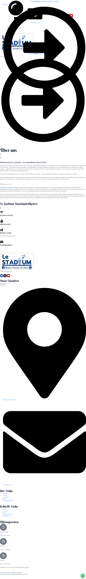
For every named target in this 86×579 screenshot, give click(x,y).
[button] (49, 1)
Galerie (55, 1)
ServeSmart (6, 572)
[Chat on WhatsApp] (83, 576)
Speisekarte (42, 1)
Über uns (37, 1)
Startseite (32, 1)
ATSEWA (13, 574)
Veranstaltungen (49, 1)
